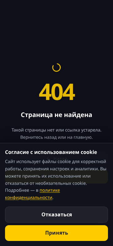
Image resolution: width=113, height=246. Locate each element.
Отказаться (56, 214)
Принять (56, 232)
